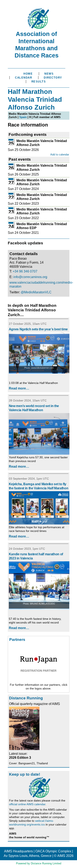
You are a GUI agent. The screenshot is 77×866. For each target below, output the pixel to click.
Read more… (19, 388)
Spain (23, 117)
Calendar (23, 77)
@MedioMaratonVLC (36, 292)
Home (28, 73)
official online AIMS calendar (27, 804)
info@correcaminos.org (30, 277)
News (49, 73)
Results (38, 81)
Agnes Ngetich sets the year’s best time (38, 329)
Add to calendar (59, 154)
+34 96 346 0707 (25, 271)
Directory (53, 77)
